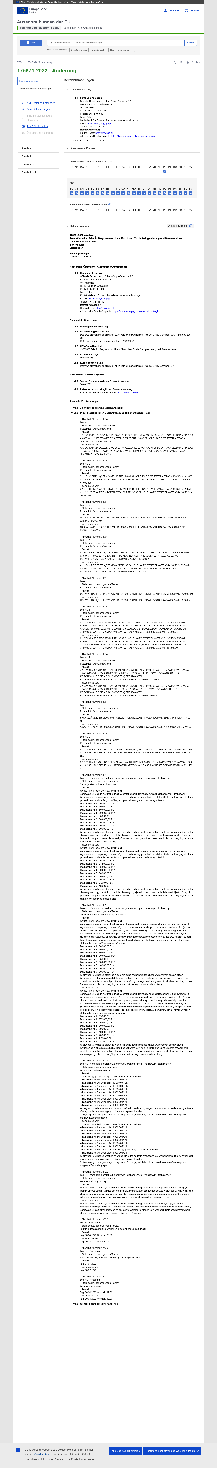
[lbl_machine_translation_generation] (109, 204)
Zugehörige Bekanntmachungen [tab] (35, 88)
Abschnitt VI (28, 164)
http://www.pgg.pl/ (104, 133)
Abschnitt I (27, 148)
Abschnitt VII (29, 172)
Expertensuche (98, 50)
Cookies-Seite (42, 1454)
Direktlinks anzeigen (38, 109)
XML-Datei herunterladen (41, 103)
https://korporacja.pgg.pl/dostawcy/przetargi (133, 136)
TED (19, 62)
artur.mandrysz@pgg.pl (99, 123)
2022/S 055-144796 (128, 392)
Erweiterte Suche (79, 50)
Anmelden (174, 10)
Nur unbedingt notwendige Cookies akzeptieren (172, 1451)
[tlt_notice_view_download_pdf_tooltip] (71, 193)
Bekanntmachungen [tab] (29, 81)
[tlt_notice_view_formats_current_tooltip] (190, 225)
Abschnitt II (28, 156)
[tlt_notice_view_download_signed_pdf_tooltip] (164, 171)
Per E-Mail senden (37, 126)
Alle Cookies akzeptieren (126, 1451)
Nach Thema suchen (120, 50)
